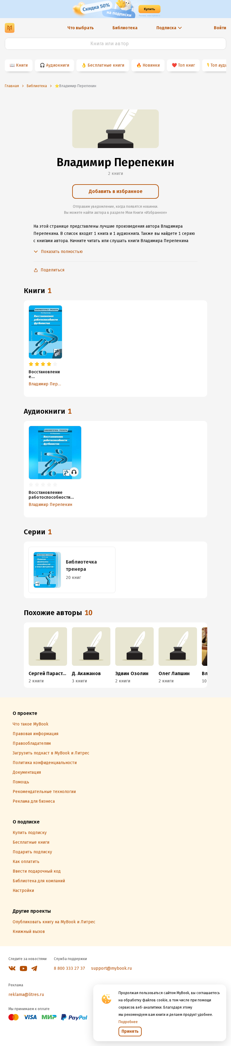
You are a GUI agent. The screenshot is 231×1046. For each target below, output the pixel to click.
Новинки (151, 65)
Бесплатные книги (106, 65)
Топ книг (186, 65)
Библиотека (124, 27)
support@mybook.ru (111, 968)
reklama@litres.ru (26, 994)
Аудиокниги (57, 65)
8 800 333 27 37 (69, 968)
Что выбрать (80, 27)
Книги (22, 65)
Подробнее (128, 1022)
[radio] (31, 364)
